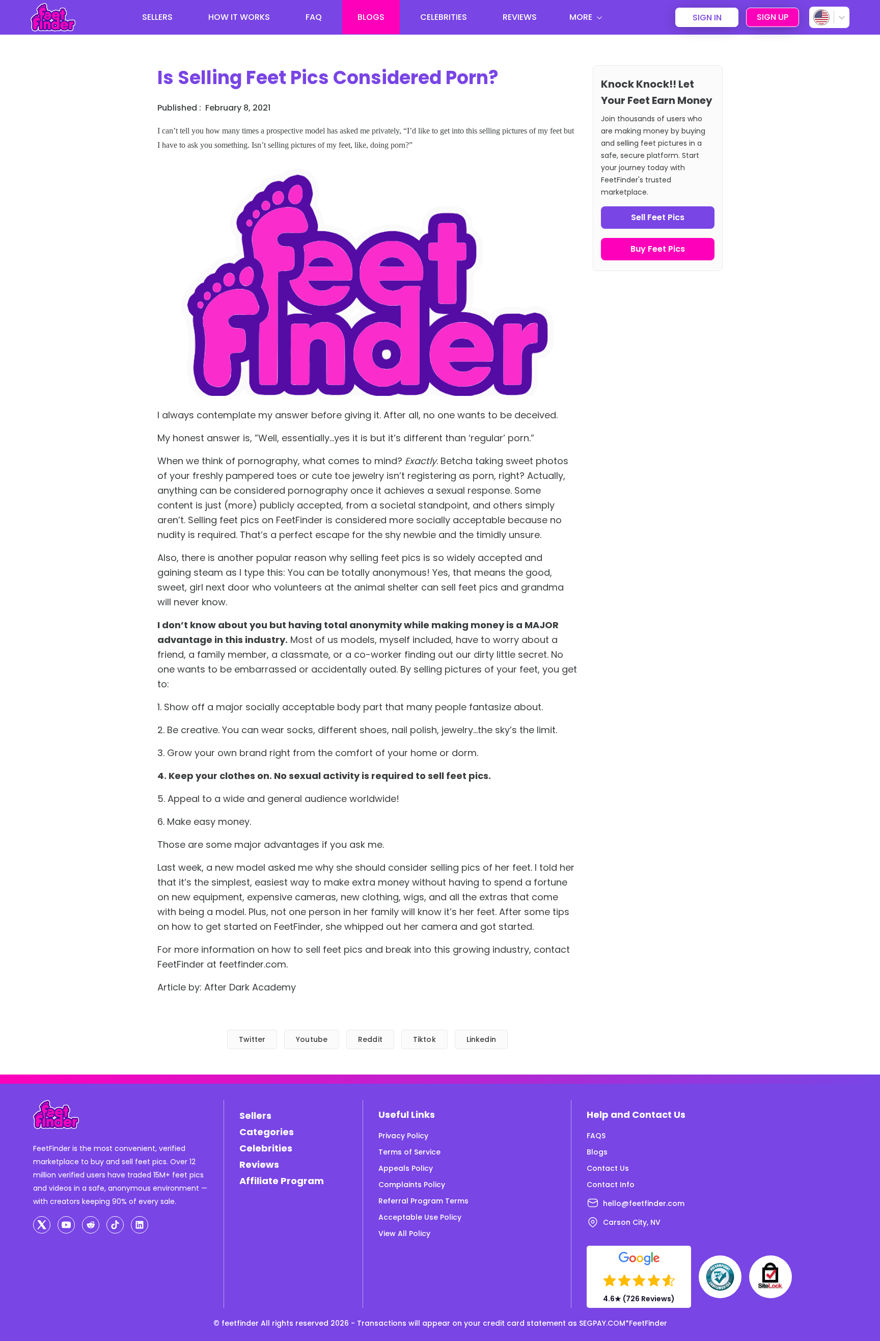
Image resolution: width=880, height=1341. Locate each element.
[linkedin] (139, 1224)
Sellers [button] (157, 17)
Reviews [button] (520, 17)
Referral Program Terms (423, 1201)
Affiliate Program (281, 1180)
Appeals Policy (405, 1168)
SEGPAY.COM (602, 1323)
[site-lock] (770, 1277)
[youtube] (66, 1224)
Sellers (255, 1115)
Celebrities (265, 1148)
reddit (370, 1039)
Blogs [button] (371, 17)
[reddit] (90, 1224)
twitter (252, 1039)
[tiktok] (115, 1224)
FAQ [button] (314, 17)
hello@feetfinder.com (643, 1203)
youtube (311, 1039)
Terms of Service (409, 1152)
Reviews (259, 1164)
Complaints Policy (411, 1184)
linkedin (481, 1039)
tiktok (424, 1039)
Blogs (597, 1152)
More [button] (580, 17)
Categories (266, 1131)
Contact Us (608, 1168)
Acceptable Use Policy (419, 1217)
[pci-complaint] (720, 1277)
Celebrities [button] (443, 17)
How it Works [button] (239, 17)
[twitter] (41, 1224)
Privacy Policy (403, 1136)
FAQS (596, 1136)
